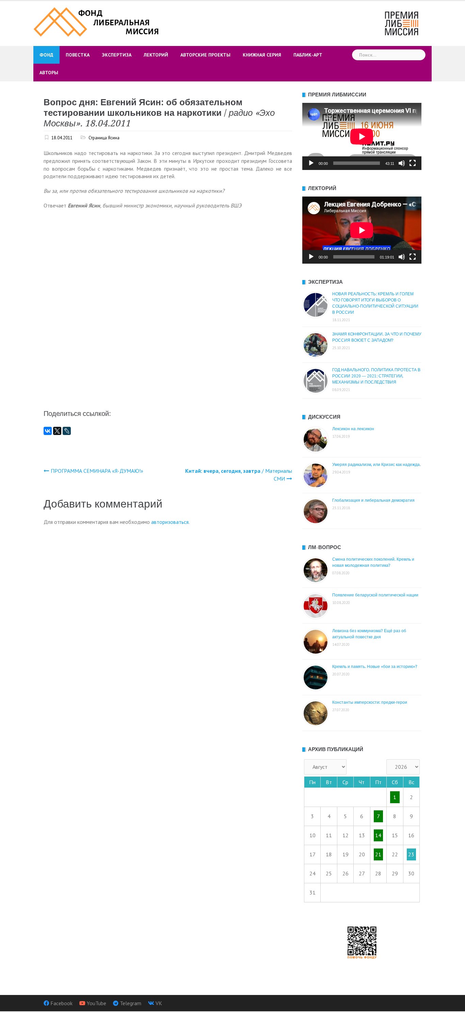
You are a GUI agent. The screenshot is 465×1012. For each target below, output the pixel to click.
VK (159, 1003)
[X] (57, 431)
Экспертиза (116, 55)
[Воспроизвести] (311, 163)
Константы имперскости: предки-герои (369, 702)
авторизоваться (170, 521)
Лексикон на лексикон (353, 428)
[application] (361, 136)
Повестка (78, 55)
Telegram (130, 1003)
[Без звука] (401, 163)
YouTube (96, 1003)
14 (378, 835)
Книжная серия (262, 55)
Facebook (61, 1003)
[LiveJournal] (67, 431)
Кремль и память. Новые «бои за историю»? (374, 666)
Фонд (46, 55)
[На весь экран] (412, 163)
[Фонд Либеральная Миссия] (97, 21)
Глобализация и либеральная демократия (373, 500)
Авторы (48, 72)
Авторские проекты (205, 55)
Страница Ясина (104, 138)
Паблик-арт (307, 55)
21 (378, 854)
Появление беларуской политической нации (375, 595)
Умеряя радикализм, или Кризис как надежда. (376, 464)
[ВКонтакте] (48, 431)
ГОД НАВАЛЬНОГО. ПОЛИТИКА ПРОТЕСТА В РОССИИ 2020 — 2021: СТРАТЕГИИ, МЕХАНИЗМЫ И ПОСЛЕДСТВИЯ (376, 376)
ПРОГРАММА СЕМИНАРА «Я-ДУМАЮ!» (97, 470)
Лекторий (156, 55)
